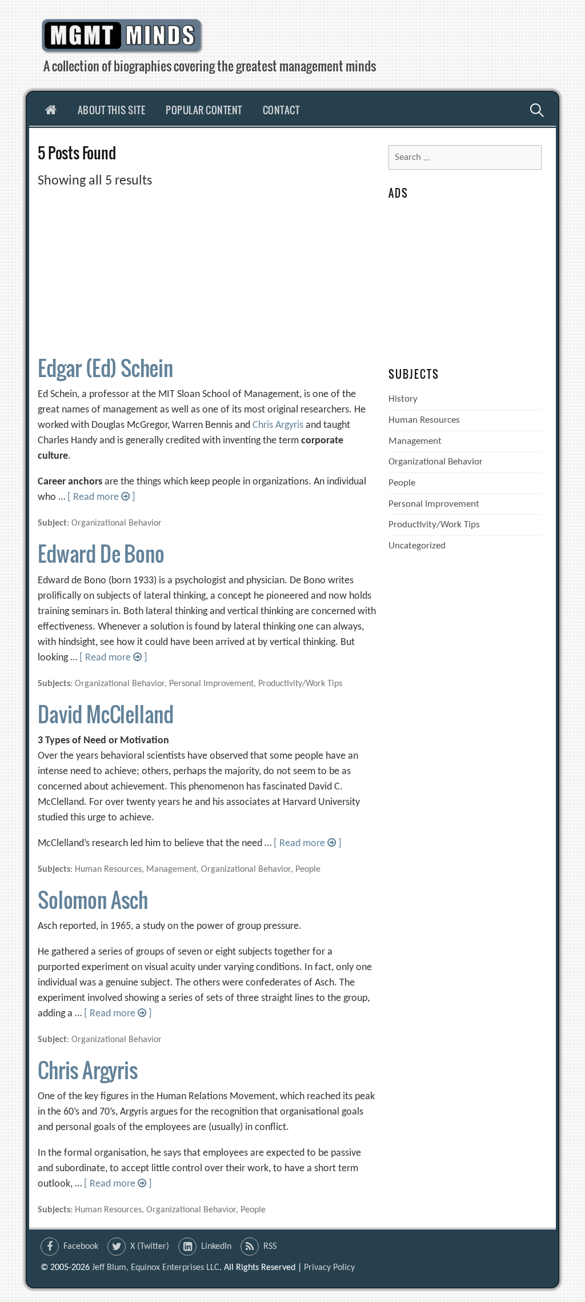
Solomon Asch (93, 899)
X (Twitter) (149, 1246)
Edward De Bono (101, 553)
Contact (281, 110)
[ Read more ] (101, 497)
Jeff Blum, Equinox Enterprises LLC (155, 1267)
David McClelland (106, 714)
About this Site (112, 110)
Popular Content (204, 110)
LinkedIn (216, 1246)
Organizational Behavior (435, 462)
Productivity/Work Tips (434, 525)
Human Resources (424, 420)
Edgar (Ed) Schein (105, 367)
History (403, 399)
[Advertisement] (207, 271)
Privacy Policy (329, 1267)
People (401, 483)
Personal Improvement (433, 504)
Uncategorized (417, 546)
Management (415, 441)
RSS (270, 1246)
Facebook (80, 1246)
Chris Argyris (278, 425)
